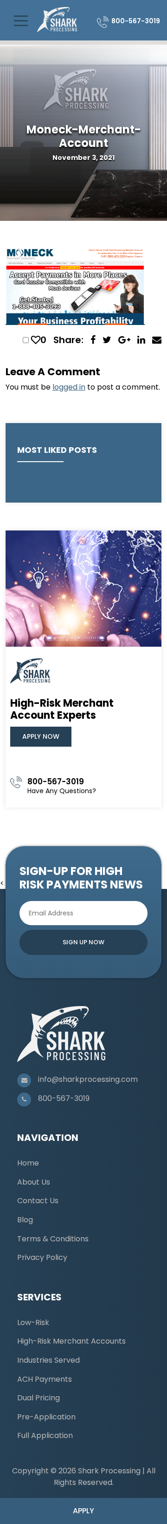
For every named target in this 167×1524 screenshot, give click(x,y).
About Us (33, 1182)
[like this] (35, 339)
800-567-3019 (135, 21)
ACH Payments (44, 1379)
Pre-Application (46, 1416)
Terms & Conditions (53, 1238)
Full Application (45, 1435)
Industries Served (48, 1360)
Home (28, 1163)
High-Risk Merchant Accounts (71, 1341)
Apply (83, 1510)
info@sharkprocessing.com (88, 1079)
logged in (68, 387)
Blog (25, 1219)
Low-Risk (33, 1322)
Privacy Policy (42, 1257)
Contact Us (37, 1200)
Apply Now (40, 736)
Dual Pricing (38, 1397)
